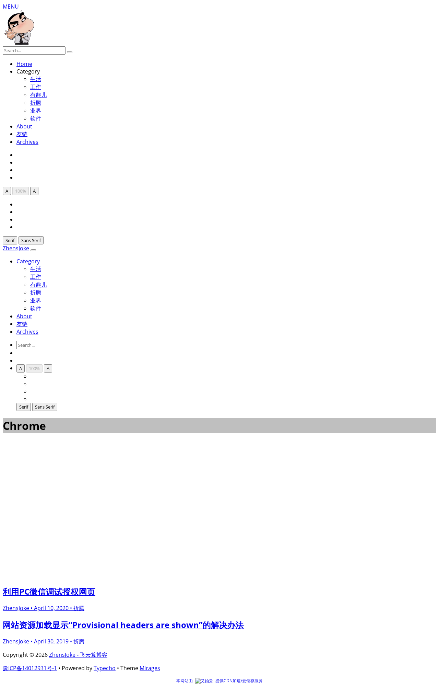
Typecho (105, 668)
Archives (27, 142)
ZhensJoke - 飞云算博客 (78, 655)
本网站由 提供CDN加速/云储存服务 (219, 681)
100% (20, 191)
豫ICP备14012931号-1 (30, 668)
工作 (35, 87)
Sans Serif (31, 240)
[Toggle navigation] (33, 250)
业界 (35, 110)
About (24, 126)
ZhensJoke (16, 248)
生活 (35, 269)
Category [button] (28, 261)
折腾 (35, 102)
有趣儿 (38, 95)
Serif (9, 240)
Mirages (150, 668)
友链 (21, 134)
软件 (35, 118)
